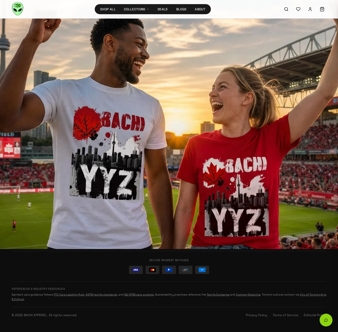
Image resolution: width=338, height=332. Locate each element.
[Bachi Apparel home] (47, 147)
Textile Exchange (218, 294)
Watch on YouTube (275, 179)
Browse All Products (150, 84)
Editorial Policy (315, 315)
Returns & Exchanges (191, 154)
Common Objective (248, 294)
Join (319, 219)
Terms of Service (285, 315)
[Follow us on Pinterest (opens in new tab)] (310, 156)
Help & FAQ (183, 171)
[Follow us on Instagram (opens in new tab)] (260, 156)
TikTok (261, 194)
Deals (163, 9)
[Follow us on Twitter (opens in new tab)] (272, 156)
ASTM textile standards (101, 294)
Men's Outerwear (106, 179)
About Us (182, 187)
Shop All (108, 9)
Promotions (102, 237)
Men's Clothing (104, 204)
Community (183, 204)
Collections (135, 9)
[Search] (286, 9)
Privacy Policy (256, 315)
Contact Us (183, 179)
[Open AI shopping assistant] (326, 320)
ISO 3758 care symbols (139, 294)
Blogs (181, 9)
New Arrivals (194, 84)
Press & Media (185, 212)
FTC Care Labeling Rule (69, 294)
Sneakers (100, 212)
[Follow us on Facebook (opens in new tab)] (285, 156)
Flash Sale (101, 229)
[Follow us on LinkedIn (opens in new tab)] (297, 156)
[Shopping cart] (322, 9)
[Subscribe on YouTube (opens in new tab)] (260, 168)
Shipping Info (185, 163)
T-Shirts (99, 187)
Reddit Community (270, 187)
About (200, 9)
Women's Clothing (107, 196)
